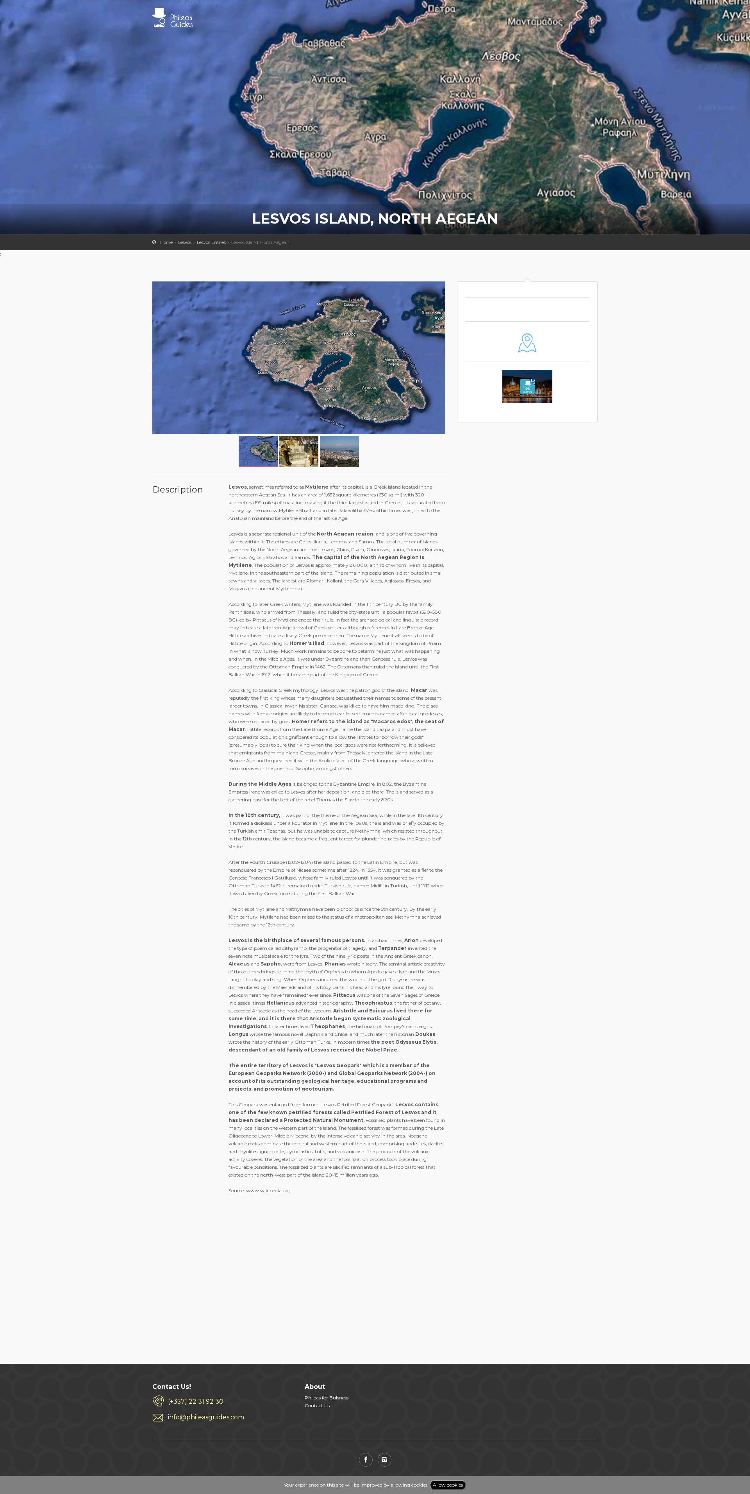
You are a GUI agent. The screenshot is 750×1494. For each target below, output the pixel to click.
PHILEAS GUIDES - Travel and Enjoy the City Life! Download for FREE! (172, 17)
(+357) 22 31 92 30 (195, 1401)
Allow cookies (448, 1485)
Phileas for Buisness (326, 1398)
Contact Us (317, 1405)
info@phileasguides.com (206, 1417)
